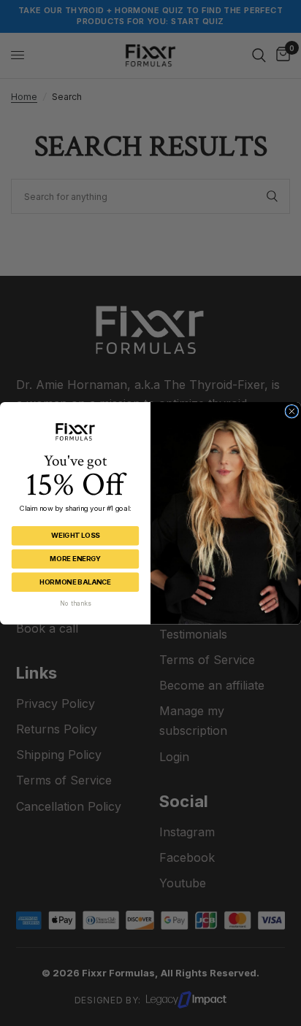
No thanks (75, 603)
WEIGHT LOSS (75, 535)
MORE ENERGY (75, 559)
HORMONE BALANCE (75, 581)
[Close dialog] (292, 411)
